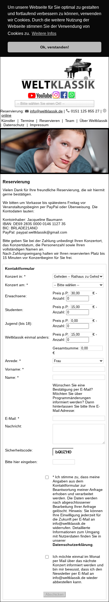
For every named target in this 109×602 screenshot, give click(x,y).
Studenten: (14, 310)
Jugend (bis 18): (18, 323)
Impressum (39, 125)
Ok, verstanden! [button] (54, 47)
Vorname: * (14, 369)
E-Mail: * (12, 418)
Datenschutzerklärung (73, 544)
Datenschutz (13, 125)
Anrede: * (13, 361)
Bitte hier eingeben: (21, 462)
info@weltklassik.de (46, 111)
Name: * (12, 377)
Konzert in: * (15, 276)
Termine (27, 120)
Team (69, 120)
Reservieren (49, 120)
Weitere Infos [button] (44, 33)
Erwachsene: (16, 296)
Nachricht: (13, 426)
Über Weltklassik (93, 120)
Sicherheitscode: (19, 450)
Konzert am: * (16, 285)
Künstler (8, 120)
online (6, 115)
